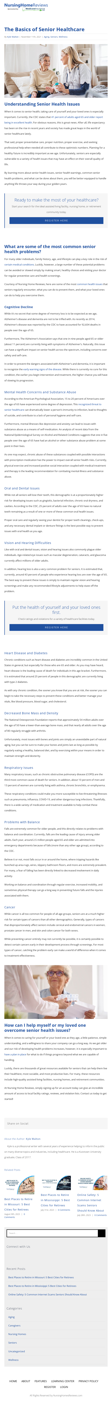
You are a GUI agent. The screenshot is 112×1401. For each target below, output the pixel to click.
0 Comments (64, 1210)
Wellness (63, 36)
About (25, 1381)
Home (13, 1381)
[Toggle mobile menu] (106, 6)
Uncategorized (16, 1351)
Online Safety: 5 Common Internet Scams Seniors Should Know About (47, 1294)
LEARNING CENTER (62, 1381)
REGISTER (50, 1387)
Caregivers (14, 1325)
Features (41, 1381)
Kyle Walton (13, 36)
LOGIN (64, 1387)
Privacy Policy (88, 1381)
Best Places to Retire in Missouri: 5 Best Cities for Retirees (18, 1204)
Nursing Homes (17, 1334)
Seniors (54, 36)
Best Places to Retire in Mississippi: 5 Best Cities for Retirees (55, 1200)
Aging (46, 36)
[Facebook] (56, 1253)
